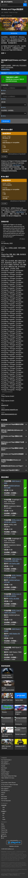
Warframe (3, 770)
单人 (2, 248)
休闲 (11, 256)
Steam (23, 239)
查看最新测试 (5, 69)
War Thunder (4, 798)
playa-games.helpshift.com (9, 410)
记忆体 (3, 102)
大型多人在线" (12, 248)
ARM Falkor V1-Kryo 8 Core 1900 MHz (13, 560)
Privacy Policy (4, 832)
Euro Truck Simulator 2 (6, 760)
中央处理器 (4, 85)
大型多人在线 (5, 256)
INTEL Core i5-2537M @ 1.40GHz (12, 521)
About (2, 824)
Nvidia (3, 819)
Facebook (4, 836)
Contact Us (3, 834)
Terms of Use (4, 830)
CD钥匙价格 (4, 757)
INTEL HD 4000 (14, 598)
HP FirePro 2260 (14, 563)
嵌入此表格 (4, 156)
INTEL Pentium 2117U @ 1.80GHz (12, 576)
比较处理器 (3, 805)
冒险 (10, 254)
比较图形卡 (3, 811)
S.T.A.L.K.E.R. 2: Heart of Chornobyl (9, 784)
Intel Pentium (6, 142)
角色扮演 (23, 254)
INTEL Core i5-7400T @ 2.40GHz (12, 611)
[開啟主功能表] (25, 1)
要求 (2, 780)
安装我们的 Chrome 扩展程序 (15, 79)
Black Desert (4, 768)
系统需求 (6, 12)
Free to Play (5, 254)
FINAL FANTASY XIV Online (7, 778)
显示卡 (3, 93)
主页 (6, 2)
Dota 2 (2, 794)
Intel (3, 809)
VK (3, 838)
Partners (3, 828)
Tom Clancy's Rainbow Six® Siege (8, 776)
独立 (14, 254)
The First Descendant (6, 800)
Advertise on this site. (14, 846)
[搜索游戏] (25, 4)
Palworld (3, 766)
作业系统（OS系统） (7, 110)
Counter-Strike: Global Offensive (8, 782)
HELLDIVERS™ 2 (5, 764)
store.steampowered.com (9, 414)
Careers (3, 826)
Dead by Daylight (5, 774)
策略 (18, 254)
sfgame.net (4, 405)
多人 (6, 248)
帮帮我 (4, 90)
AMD (3, 807)
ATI (3, 815)
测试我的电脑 (14, 33)
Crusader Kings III (5, 772)
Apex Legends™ (5, 762)
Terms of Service (13, 875)
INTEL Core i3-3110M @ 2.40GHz (12, 595)
